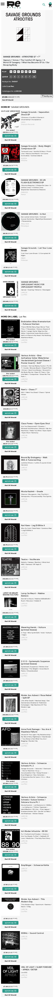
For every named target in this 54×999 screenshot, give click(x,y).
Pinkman (24, 260)
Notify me (47, 96)
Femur (23, 194)
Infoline (24, 160)
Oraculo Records (28, 124)
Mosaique (25, 226)
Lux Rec (10, 86)
